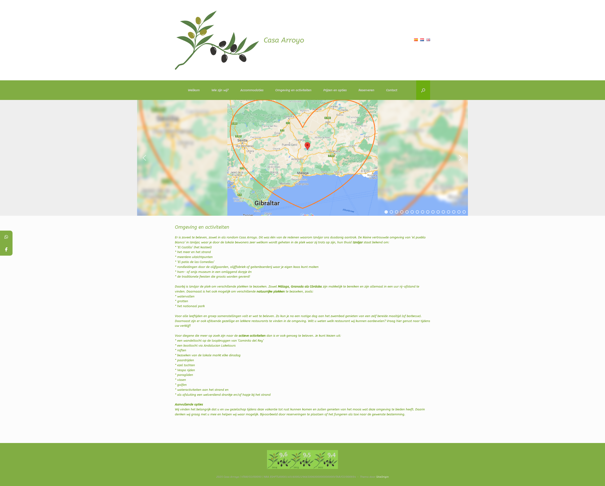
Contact (391, 90)
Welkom (194, 90)
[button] (423, 90)
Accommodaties (252, 90)
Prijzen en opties (335, 90)
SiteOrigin (382, 476)
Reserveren (366, 90)
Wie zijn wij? (220, 90)
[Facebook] (6, 249)
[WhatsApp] (6, 237)
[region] (302, 158)
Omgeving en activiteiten (293, 90)
